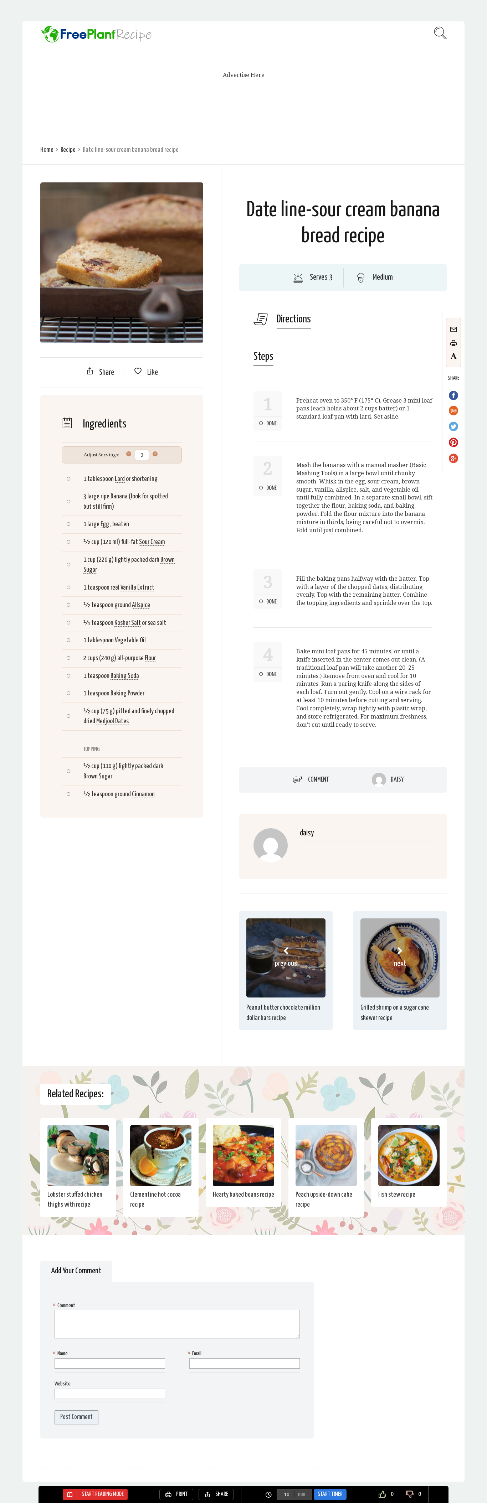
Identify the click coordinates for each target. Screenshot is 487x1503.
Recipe (68, 149)
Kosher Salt (127, 623)
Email (195, 1353)
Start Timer (330, 1494)
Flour (150, 658)
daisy (397, 780)
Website (63, 1384)
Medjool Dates (112, 721)
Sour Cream (152, 542)
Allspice (141, 605)
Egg (105, 524)
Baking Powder (127, 693)
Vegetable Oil (130, 640)
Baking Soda (125, 676)
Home (46, 149)
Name (61, 1353)
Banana (119, 496)
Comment (318, 779)
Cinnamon (143, 794)
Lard (120, 479)
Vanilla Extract (137, 587)
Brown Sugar (97, 776)
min (301, 1494)
